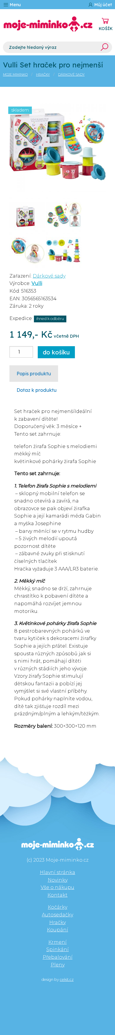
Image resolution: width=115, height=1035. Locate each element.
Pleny (58, 965)
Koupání (57, 930)
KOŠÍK (106, 28)
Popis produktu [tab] (34, 373)
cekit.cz (67, 979)
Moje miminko (15, 74)
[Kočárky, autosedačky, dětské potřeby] (48, 24)
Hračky (43, 74)
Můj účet (102, 4)
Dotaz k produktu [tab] (37, 390)
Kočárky (57, 907)
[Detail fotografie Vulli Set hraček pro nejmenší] (57, 144)
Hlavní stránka (57, 872)
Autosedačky (57, 915)
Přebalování (58, 957)
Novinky (58, 880)
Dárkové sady (71, 74)
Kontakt (57, 895)
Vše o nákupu (57, 887)
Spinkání (57, 949)
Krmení (57, 942)
